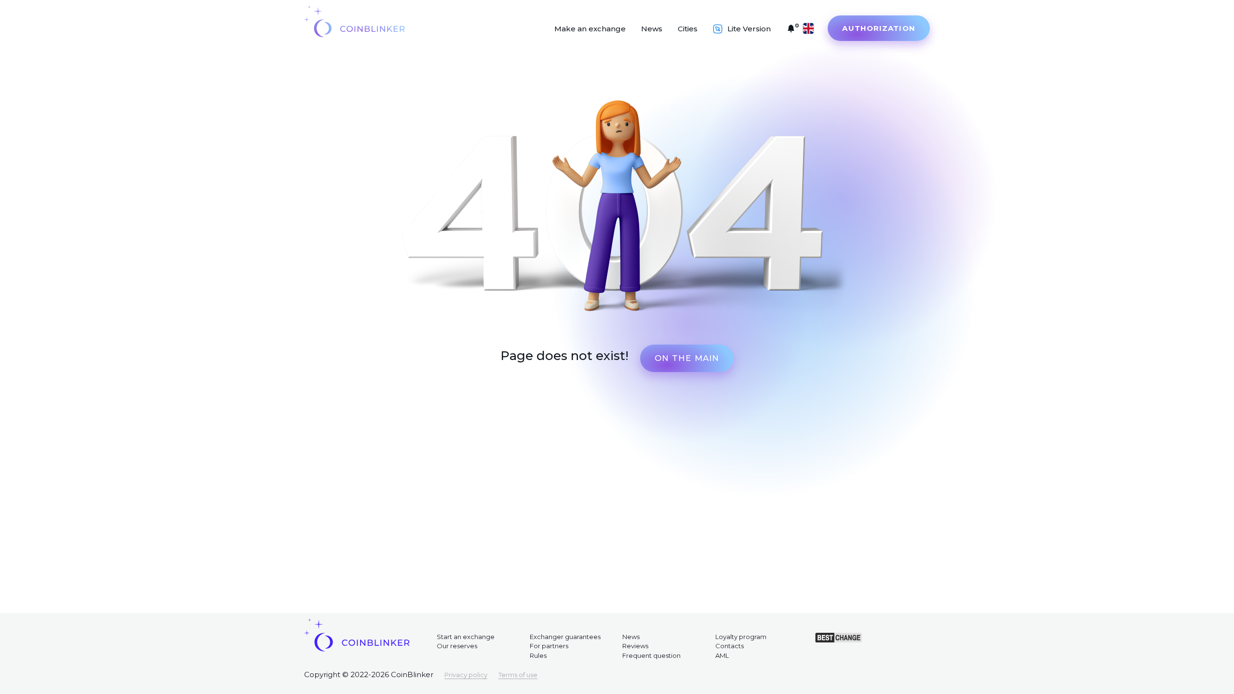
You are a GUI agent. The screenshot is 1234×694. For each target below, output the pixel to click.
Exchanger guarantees (565, 637)
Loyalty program (740, 637)
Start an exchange (466, 637)
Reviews (635, 646)
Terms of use (517, 675)
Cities (687, 28)
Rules (538, 655)
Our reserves (457, 646)
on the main (687, 358)
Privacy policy (465, 675)
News (651, 28)
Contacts (729, 646)
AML (722, 655)
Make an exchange (590, 28)
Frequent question (651, 655)
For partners (549, 646)
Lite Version (749, 28)
